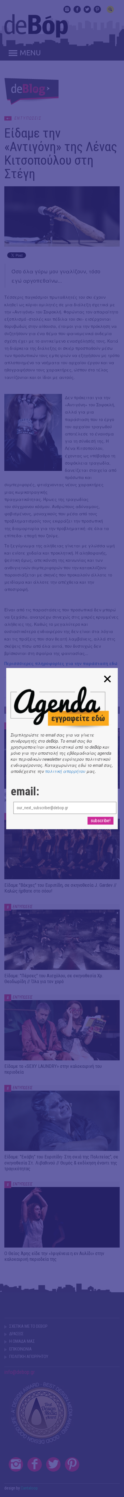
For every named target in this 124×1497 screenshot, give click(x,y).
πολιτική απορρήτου (65, 771)
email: (25, 791)
